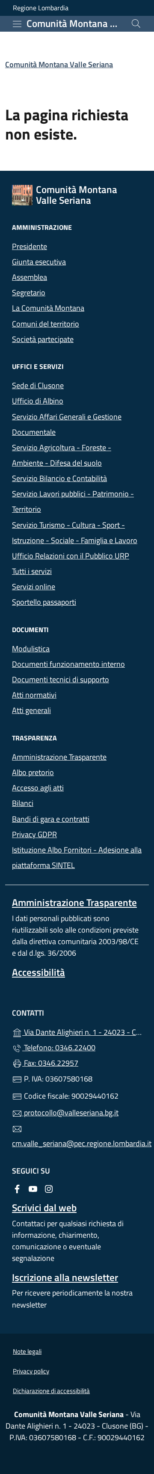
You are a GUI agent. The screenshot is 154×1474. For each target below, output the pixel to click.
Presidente (29, 246)
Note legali (27, 1351)
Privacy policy (31, 1371)
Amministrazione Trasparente (59, 757)
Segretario (28, 292)
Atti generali (71, 709)
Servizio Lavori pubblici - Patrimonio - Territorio (73, 501)
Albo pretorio (72, 771)
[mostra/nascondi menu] (17, 24)
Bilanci (62, 802)
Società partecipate (43, 339)
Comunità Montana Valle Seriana (59, 64)
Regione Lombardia (40, 8)
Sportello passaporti (44, 602)
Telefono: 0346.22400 (58, 1047)
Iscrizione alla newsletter (65, 1277)
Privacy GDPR (34, 834)
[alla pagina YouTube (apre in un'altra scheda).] (33, 1188)
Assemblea (29, 277)
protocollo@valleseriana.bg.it (70, 1112)
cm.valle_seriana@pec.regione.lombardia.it (77, 1143)
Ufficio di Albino (37, 401)
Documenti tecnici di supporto (60, 679)
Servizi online (33, 586)
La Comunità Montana (48, 308)
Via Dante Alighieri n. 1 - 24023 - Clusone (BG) (82, 1031)
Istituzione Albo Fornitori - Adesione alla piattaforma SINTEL (77, 857)
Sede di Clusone (38, 385)
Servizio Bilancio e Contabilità (59, 478)
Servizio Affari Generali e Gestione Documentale (66, 424)
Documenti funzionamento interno (68, 664)
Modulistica (31, 648)
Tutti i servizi (32, 571)
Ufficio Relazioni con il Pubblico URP (70, 556)
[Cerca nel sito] (136, 23)
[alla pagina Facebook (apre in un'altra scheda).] (17, 1188)
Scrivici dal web (44, 1207)
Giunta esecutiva (39, 261)
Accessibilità (38, 972)
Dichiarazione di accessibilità (51, 1391)
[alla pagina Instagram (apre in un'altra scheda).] (49, 1188)
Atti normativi (34, 695)
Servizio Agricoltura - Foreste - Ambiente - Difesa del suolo (61, 455)
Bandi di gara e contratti (77, 818)
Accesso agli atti (38, 787)
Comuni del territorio (45, 324)
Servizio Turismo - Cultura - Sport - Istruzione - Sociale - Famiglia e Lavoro (74, 532)
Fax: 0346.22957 (50, 1063)
